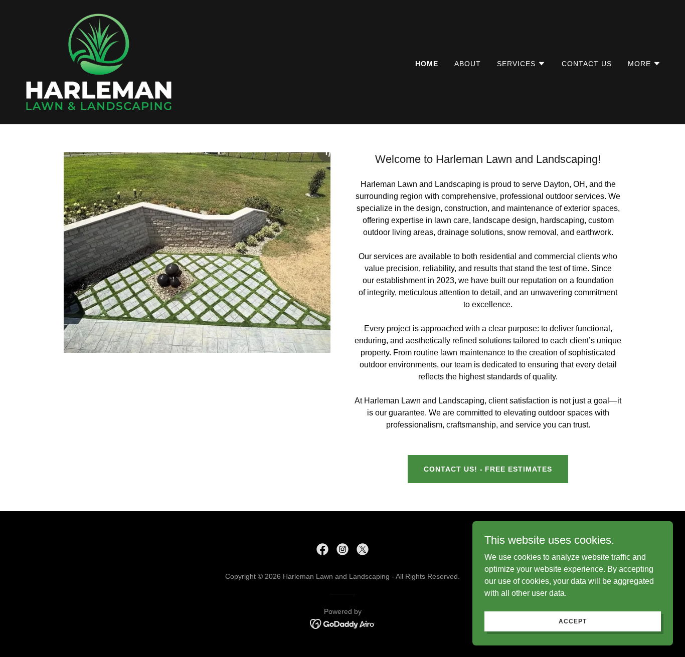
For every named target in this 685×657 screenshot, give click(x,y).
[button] (521, 64)
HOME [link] (426, 64)
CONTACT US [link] (587, 64)
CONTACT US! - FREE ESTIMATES (488, 469)
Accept (572, 620)
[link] (98, 61)
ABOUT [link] (467, 64)
